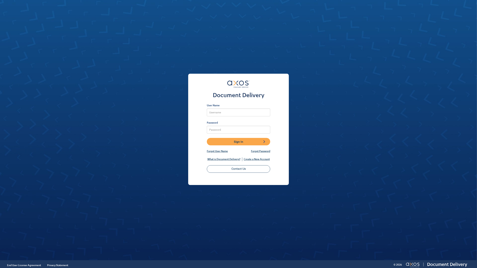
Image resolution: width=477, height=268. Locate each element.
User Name (213, 105)
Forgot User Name (217, 151)
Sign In (238, 141)
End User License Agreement (24, 265)
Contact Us (238, 168)
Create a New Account (257, 159)
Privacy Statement (57, 265)
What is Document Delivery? (223, 159)
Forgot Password (260, 151)
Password (212, 122)
